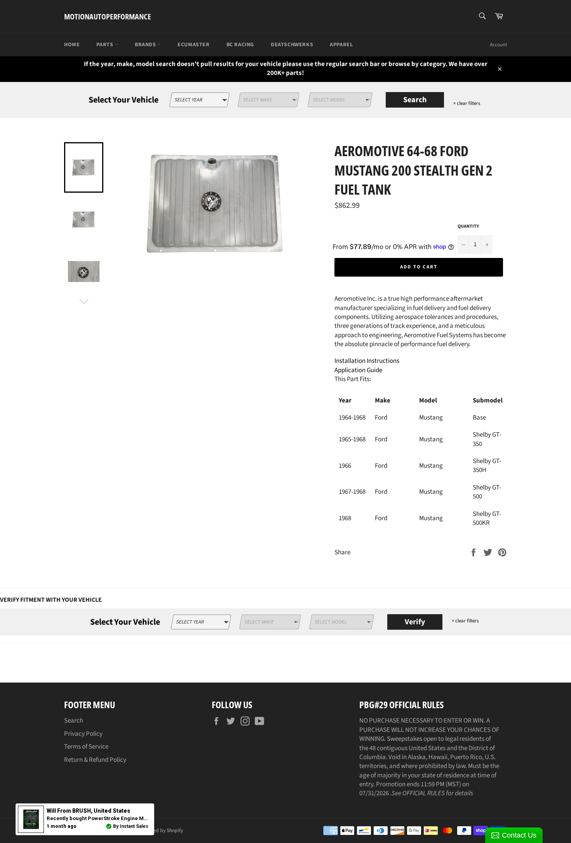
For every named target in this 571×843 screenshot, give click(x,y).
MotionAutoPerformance (107, 16)
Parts (105, 45)
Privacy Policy (83, 733)
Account (498, 44)
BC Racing (240, 45)
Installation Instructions (366, 361)
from (88, 811)
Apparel (341, 45)
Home (72, 45)
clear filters (466, 103)
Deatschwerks (292, 45)
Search (415, 99)
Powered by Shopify (161, 830)
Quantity (468, 226)
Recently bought (131, 818)
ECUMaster (193, 45)
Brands (146, 45)
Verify (415, 622)
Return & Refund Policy (95, 760)
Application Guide (358, 370)
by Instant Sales (130, 826)
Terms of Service (86, 746)
